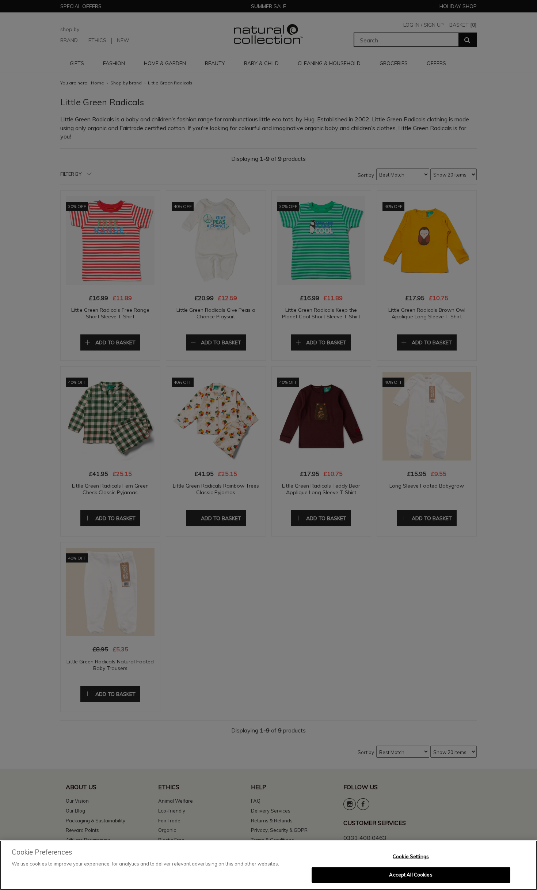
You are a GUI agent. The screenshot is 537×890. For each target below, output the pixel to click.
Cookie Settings (411, 856)
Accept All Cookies (410, 875)
